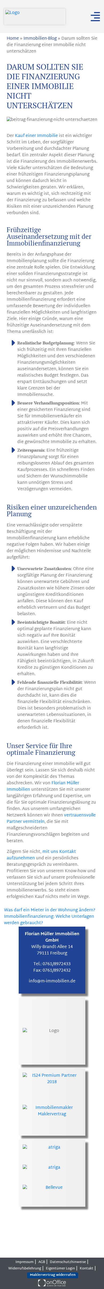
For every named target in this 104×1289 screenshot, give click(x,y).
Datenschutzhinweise (68, 1262)
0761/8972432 (57, 971)
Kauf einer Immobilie (36, 136)
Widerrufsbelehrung (24, 1268)
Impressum (24, 1262)
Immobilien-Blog (40, 39)
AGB (41, 1262)
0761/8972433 (57, 964)
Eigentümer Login (60, 1268)
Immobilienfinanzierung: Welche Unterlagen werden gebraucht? (49, 920)
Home (13, 39)
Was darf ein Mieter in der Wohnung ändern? (50, 910)
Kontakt (86, 1268)
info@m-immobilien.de (52, 981)
